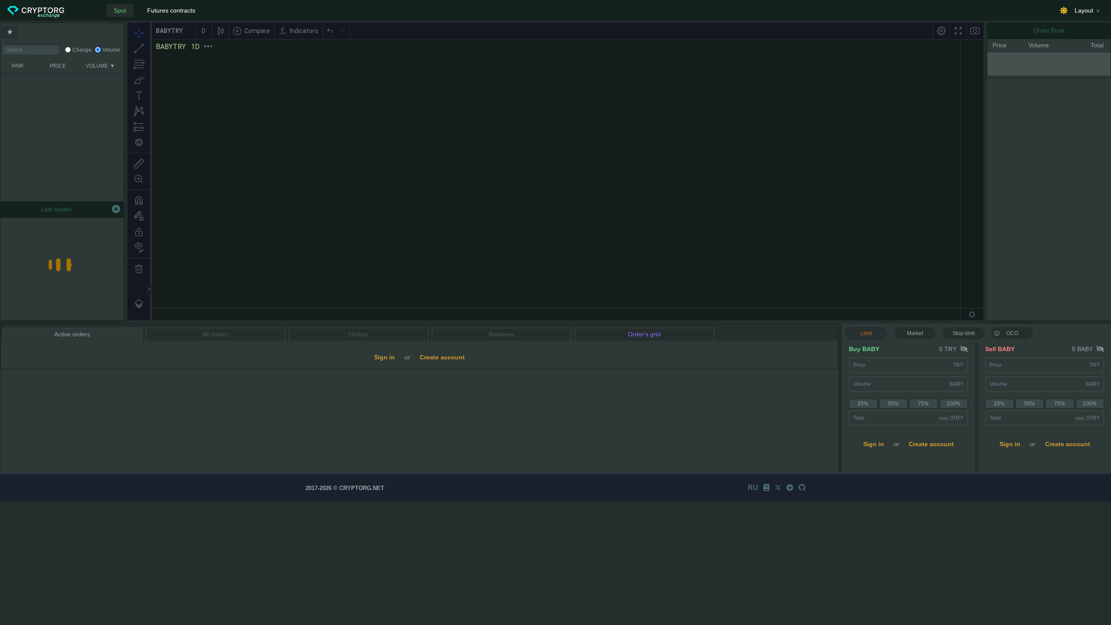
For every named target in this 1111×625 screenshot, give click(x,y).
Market (915, 333)
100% (953, 404)
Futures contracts (171, 10)
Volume (111, 50)
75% (923, 404)
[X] (778, 487)
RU (753, 487)
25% (863, 404)
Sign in (873, 444)
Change (82, 50)
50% (893, 404)
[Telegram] (789, 487)
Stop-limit (964, 333)
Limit (866, 333)
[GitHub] (802, 487)
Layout (1084, 10)
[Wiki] (766, 487)
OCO (1012, 333)
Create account (931, 444)
